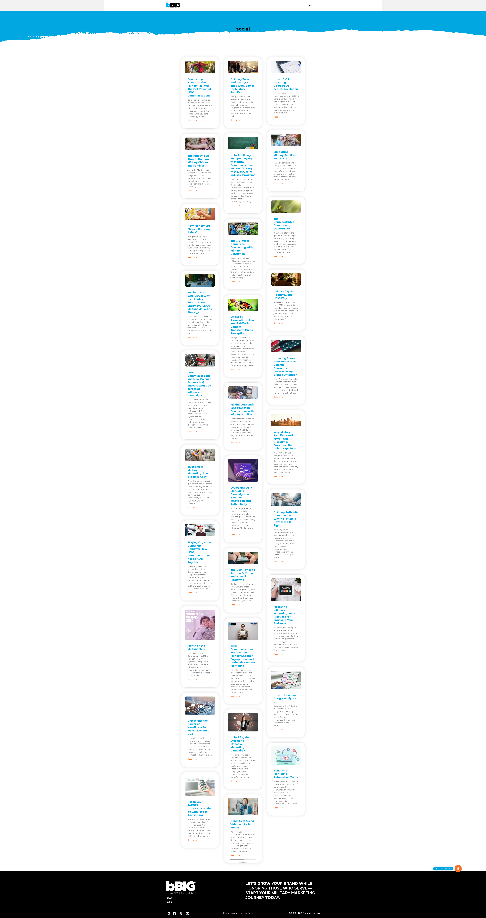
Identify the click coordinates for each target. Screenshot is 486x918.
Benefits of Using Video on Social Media (242, 824)
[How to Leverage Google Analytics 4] (286, 681)
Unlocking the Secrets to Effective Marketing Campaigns (239, 744)
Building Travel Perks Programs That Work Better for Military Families (242, 86)
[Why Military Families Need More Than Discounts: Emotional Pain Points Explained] (286, 421)
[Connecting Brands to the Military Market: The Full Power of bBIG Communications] (200, 68)
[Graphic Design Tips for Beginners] (243, 883)
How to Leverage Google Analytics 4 (285, 698)
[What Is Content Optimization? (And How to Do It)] (286, 835)
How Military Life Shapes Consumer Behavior (199, 229)
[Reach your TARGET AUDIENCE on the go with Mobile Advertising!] (200, 786)
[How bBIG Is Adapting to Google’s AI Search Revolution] (286, 68)
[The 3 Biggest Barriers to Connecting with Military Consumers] (243, 229)
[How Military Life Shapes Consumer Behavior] (200, 214)
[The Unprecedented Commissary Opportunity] (286, 207)
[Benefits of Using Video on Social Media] (243, 807)
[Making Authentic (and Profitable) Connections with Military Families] (243, 393)
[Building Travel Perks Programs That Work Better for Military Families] (243, 68)
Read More (192, 120)
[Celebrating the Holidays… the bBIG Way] (286, 280)
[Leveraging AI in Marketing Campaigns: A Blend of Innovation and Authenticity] (243, 471)
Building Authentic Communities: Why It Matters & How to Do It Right (286, 519)
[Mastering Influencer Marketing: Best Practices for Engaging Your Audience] (286, 590)
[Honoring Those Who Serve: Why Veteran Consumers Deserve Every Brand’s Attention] (286, 347)
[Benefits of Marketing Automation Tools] (286, 756)
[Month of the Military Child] (200, 625)
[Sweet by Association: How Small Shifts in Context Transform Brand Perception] (243, 305)
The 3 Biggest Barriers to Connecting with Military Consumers (241, 247)
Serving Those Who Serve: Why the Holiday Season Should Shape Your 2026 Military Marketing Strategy (199, 302)
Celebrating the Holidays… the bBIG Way (284, 295)
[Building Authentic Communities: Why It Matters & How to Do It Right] (286, 500)
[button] (458, 868)
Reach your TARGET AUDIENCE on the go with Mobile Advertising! (199, 808)
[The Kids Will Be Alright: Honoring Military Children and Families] (200, 144)
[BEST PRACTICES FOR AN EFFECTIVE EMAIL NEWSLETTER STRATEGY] (200, 868)
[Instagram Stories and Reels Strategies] (286, 914)
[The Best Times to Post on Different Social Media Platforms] (243, 558)
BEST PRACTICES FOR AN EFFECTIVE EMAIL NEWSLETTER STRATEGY (199, 890)
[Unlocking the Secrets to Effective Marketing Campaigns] (243, 723)
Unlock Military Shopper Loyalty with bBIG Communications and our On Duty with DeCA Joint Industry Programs (242, 165)
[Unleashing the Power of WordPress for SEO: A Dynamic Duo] (200, 706)
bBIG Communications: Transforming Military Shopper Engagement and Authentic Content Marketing (242, 655)
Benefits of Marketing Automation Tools (286, 774)
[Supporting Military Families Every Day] (286, 140)
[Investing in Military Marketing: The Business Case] (200, 455)
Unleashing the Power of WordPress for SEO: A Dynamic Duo (198, 727)
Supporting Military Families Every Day (285, 155)
